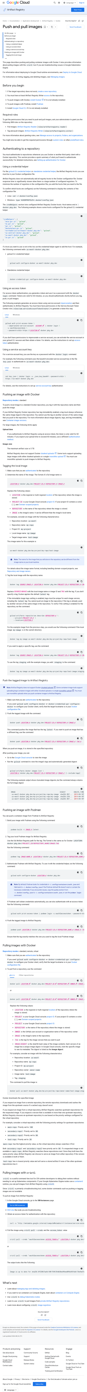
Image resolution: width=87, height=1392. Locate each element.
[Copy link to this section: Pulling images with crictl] (37, 1173)
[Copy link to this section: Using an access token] (28, 288)
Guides (58, 21)
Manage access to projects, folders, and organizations (61, 135)
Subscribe (39, 1384)
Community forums (31, 1353)
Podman (40, 104)
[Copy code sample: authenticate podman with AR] (81, 872)
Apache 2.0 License (33, 1330)
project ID (50, 502)
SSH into (10, 1210)
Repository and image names (18, 571)
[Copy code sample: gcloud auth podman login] (81, 910)
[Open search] (54, 2)
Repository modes (10, 400)
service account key (43, 386)
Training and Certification (54, 1371)
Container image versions (16, 420)
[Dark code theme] (81, 216)
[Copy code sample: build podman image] (81, 826)
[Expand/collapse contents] (15, 33)
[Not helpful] (82, 21)
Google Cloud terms (39, 1379)
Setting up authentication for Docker (51, 160)
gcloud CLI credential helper (20, 171)
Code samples (50, 1362)
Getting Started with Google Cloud (52, 1357)
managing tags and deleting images (31, 1289)
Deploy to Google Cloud (72, 72)
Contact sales (7, 1365)
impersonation (66, 303)
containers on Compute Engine (67, 1293)
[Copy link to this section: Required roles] (20, 115)
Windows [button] (16, 315)
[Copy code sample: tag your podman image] (81, 853)
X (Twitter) (70, 1360)
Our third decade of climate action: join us (62, 1379)
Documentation (15, 21)
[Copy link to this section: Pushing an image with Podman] (43, 810)
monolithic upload (56, 456)
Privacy (17, 1379)
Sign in (81, 3)
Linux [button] (7, 315)
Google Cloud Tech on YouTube (73, 1368)
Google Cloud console (23, 758)
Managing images (58, 77)
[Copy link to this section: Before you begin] (26, 85)
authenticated (31, 471)
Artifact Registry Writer (34, 131)
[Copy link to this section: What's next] (19, 1283)
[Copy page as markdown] (52, 27)
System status (29, 1364)
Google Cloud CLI (19, 108)
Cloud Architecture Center (51, 1366)
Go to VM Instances (17, 1205)
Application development (31, 21)
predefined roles (76, 140)
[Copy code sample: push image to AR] (81, 926)
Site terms (25, 1379)
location (49, 495)
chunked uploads (47, 453)
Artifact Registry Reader (27, 127)
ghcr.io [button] (12, 975)
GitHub (47, 1353)
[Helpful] (79, 21)
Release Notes (29, 1360)
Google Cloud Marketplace (7, 1361)
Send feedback (75, 27)
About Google (7, 1379)
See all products (8, 1353)
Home (5, 21)
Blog (67, 1353)
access (47, 95)
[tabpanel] (43, 325)
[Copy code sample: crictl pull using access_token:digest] (81, 1252)
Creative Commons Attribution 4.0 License (64, 1327)
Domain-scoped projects (29, 504)
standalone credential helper (44, 171)
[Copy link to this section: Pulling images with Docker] (38, 945)
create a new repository (47, 91)
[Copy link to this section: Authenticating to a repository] (42, 149)
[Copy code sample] (81, 320)
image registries (44, 1305)
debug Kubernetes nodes (30, 1297)
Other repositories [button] (26, 975)
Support (27, 1356)
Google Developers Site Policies (63, 1330)
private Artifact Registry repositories (54, 1301)
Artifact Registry (16, 9)
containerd (79, 1181)
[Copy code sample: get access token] (81, 1220)
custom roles (58, 140)
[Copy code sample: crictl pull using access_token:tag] (81, 1236)
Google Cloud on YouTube (75, 1364)
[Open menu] (3, 2)
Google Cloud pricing (10, 1356)
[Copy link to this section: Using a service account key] (34, 349)
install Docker (35, 100)
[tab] (7, 314)
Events (68, 1356)
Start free (78, 10)
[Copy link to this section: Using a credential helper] (31, 166)
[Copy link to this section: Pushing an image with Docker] (42, 394)
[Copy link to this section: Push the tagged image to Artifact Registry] (50, 680)
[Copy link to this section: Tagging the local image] (29, 466)
